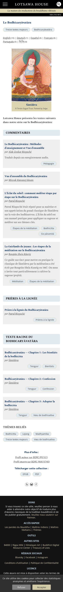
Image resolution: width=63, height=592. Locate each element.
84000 (7, 545)
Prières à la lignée (45, 319)
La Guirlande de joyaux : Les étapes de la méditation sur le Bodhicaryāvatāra (28, 248)
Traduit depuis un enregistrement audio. (27, 158)
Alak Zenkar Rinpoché (20, 152)
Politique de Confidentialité (45, 563)
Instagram (42, 557)
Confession (48, 388)
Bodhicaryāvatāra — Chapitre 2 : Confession (30, 379)
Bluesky (19, 557)
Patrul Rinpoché (17, 201)
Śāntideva (14, 360)
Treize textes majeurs (17, 29)
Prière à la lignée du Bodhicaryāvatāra (26, 310)
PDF (37, 474)
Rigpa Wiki (18, 545)
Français (48, 37)
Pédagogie (48, 163)
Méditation (17, 281)
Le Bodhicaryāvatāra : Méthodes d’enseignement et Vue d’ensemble (24, 146)
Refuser (21, 587)
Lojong (25, 434)
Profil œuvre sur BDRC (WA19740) (32, 461)
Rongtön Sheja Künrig (20, 254)
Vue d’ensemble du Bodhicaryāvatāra (26, 176)
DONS (31, 502)
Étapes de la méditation (25, 228)
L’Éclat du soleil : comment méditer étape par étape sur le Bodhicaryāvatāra (31, 195)
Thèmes (37, 530)
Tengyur (34, 366)
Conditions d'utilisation (16, 563)
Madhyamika (42, 434)
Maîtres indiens (40, 527)
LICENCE (31, 568)
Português (8, 41)
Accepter (41, 587)
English (7, 37)
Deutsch (21, 37)
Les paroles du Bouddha (17, 527)
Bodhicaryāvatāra (43, 29)
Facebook (30, 557)
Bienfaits (49, 366)
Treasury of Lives (41, 547)
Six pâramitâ (47, 233)
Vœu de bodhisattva (43, 415)
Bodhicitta (49, 228)
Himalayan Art (33, 545)
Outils (32, 535)
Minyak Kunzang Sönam (21, 180)
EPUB (25, 474)
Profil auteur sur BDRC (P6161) (31, 457)
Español (35, 37)
